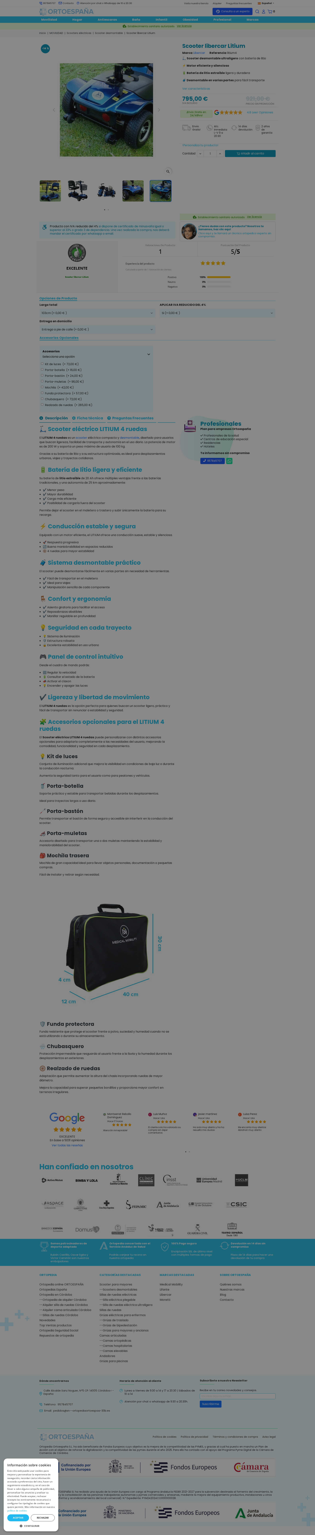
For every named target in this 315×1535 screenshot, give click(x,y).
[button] (31, 1526)
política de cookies (17, 1510)
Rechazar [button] (43, 1517)
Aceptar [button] (18, 1517)
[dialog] (31, 1495)
